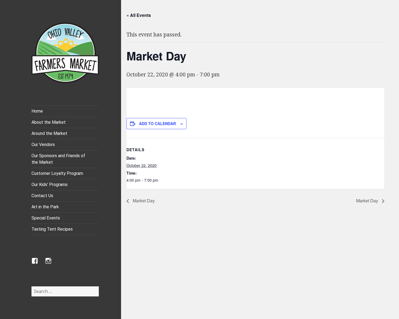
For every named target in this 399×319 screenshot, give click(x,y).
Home (37, 111)
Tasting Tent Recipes (52, 229)
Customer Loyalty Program (57, 173)
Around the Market (49, 133)
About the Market (48, 122)
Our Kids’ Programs (49, 184)
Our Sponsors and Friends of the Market (58, 159)
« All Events (138, 15)
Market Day (143, 200)
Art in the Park (45, 206)
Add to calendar (157, 123)
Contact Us (42, 195)
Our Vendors (43, 144)
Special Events (45, 218)
